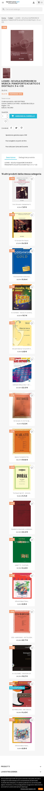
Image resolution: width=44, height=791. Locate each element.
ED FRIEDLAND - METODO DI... (22, 710)
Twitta (16, 128)
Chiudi (40, 789)
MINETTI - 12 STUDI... (22, 565)
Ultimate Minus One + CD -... (22, 385)
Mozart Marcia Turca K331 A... (22, 349)
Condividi (11, 128)
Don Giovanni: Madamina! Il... (22, 204)
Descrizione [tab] (10, 157)
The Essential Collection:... (22, 277)
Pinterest (21, 128)
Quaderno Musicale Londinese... (22, 529)
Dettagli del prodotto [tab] (27, 157)
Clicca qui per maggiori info (28, 789)
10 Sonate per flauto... (22, 241)
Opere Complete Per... (22, 457)
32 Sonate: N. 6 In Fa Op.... (22, 421)
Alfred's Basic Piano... (22, 601)
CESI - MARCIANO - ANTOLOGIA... (22, 637)
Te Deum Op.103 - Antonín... (22, 493)
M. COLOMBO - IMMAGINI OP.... (22, 673)
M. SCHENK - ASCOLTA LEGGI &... (22, 313)
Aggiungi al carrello (23, 116)
